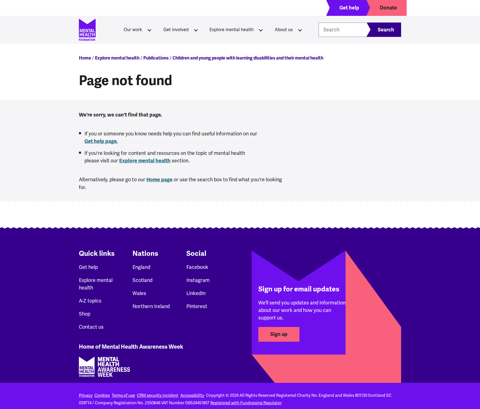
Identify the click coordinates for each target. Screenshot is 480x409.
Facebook (197, 267)
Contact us (91, 327)
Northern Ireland (151, 306)
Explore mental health (231, 30)
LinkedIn (196, 293)
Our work (133, 30)
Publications (156, 58)
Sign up (279, 334)
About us (284, 30)
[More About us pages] (300, 30)
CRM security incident (157, 395)
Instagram (198, 280)
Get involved (176, 30)
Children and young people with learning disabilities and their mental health (247, 58)
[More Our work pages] (149, 30)
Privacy (85, 395)
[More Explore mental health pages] (260, 30)
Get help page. (101, 141)
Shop (84, 314)
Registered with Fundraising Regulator (246, 403)
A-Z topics (90, 301)
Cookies (102, 395)
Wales (139, 293)
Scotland (142, 280)
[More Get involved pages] (195, 30)
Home (85, 58)
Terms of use (123, 395)
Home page (159, 180)
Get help (88, 267)
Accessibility (192, 395)
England (141, 267)
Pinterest (196, 306)
